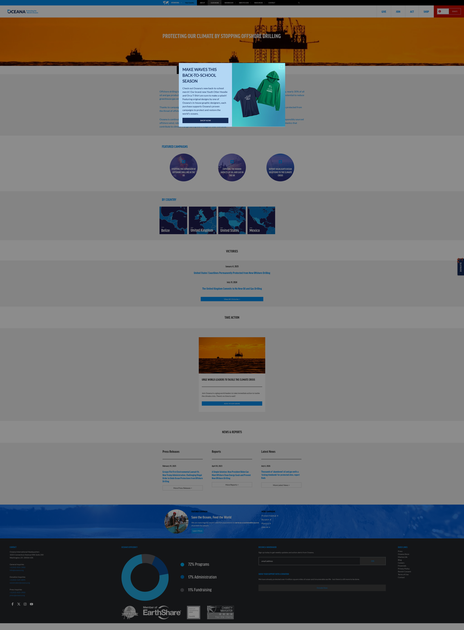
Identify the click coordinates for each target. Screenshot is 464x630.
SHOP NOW (205, 120)
